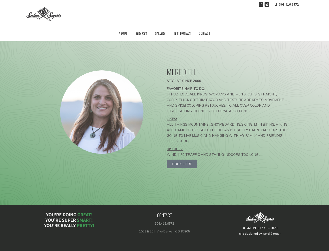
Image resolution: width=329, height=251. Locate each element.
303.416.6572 (289, 4)
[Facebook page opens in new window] (261, 4)
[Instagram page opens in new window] (267, 4)
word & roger (272, 233)
